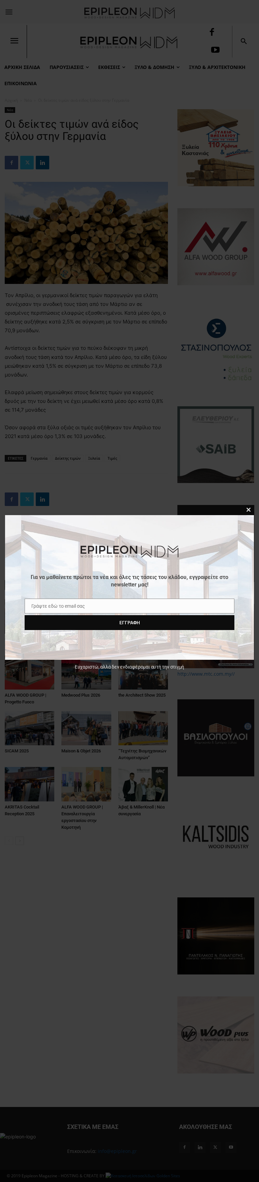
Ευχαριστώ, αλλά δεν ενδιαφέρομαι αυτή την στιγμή (129, 667)
